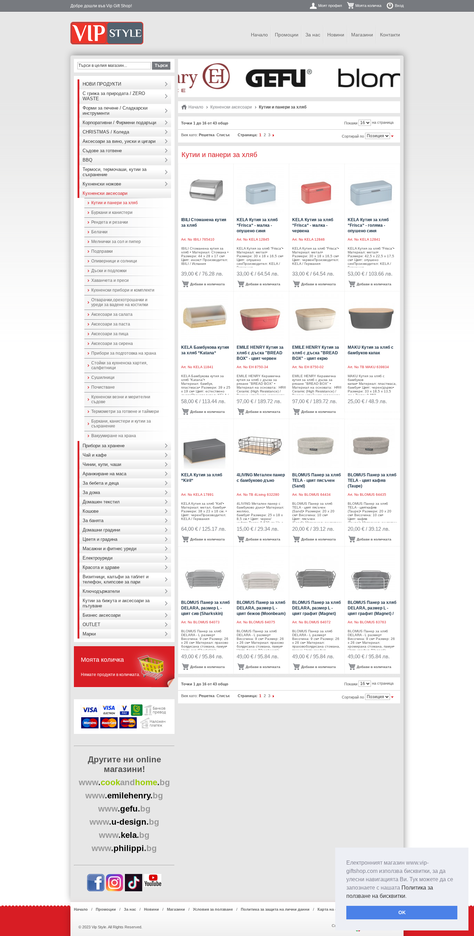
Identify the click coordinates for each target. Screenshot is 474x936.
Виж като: (189, 135)
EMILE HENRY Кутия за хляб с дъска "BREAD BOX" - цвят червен (260, 353)
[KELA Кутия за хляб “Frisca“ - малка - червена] (315, 190)
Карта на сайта (331, 909)
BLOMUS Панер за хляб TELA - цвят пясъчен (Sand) (316, 480)
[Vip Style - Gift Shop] (106, 33)
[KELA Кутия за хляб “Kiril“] (204, 445)
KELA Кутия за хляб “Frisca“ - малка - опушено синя (257, 225)
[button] (409, 896)
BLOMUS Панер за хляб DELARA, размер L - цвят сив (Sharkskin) (205, 608)
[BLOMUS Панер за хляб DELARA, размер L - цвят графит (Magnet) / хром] (371, 572)
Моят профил (330, 5)
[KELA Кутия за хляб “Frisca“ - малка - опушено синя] (260, 190)
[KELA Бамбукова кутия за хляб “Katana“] (204, 317)
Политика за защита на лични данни (275, 909)
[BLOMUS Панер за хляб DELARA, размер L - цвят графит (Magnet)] (315, 572)
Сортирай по (353, 136)
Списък (223, 135)
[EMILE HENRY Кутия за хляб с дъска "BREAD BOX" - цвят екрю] (315, 317)
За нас (312, 34)
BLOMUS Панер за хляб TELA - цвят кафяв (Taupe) (372, 480)
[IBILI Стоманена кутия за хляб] (204, 190)
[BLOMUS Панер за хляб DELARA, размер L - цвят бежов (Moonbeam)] (260, 572)
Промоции (286, 34)
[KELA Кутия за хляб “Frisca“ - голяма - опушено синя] (371, 190)
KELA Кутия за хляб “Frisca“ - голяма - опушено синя (368, 225)
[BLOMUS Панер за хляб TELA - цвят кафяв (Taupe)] (371, 445)
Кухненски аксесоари (231, 107)
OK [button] (402, 912)
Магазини (362, 34)
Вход (399, 5)
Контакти (390, 34)
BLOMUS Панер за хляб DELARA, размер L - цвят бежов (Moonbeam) (261, 608)
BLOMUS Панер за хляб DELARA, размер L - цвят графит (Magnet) (316, 608)
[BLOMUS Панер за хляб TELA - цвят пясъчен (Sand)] (315, 445)
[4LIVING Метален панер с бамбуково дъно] (260, 445)
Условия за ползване (213, 909)
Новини (335, 34)
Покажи (350, 123)
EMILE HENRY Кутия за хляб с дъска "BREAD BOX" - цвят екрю (315, 353)
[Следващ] (274, 135)
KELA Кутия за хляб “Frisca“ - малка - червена (312, 225)
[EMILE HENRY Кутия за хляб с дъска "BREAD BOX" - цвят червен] (260, 317)
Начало (259, 34)
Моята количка (368, 5)
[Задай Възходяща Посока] (392, 135)
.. (124, 782)
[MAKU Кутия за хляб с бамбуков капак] (371, 317)
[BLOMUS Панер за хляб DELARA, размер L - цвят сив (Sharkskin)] (204, 572)
